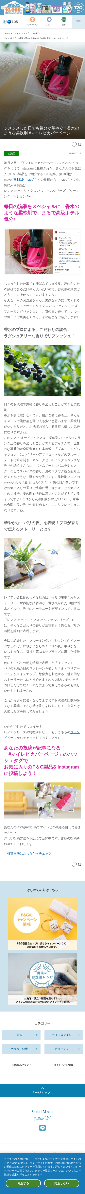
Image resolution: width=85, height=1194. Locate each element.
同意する (23, 1183)
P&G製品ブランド (21, 1065)
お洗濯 (35, 33)
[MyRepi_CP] (42, 924)
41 (79, 144)
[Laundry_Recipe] (42, 979)
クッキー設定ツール (46, 1170)
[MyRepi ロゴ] (10, 22)
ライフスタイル (21, 33)
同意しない (61, 1183)
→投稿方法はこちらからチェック (27, 853)
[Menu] (78, 21)
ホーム (7, 33)
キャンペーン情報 (63, 1065)
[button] (3, 7)
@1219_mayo (23, 179)
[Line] (42, 1128)
